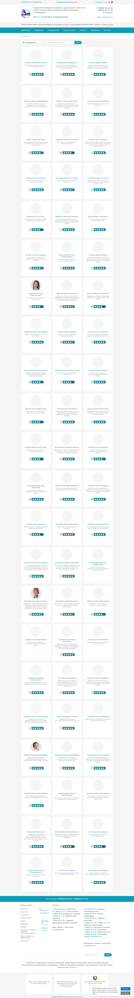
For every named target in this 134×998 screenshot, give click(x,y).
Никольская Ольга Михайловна (98, 601)
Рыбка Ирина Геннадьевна (67, 678)
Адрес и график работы (105, 17)
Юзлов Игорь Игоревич (67, 870)
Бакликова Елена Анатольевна (67, 178)
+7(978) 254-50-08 (58, 909)
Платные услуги (69, 30)
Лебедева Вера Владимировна (67, 524)
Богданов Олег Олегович (36, 216)
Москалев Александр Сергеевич (35, 601)
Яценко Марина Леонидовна (98, 870)
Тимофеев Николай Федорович (98, 716)
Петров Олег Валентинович (98, 639)
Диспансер (26, 30)
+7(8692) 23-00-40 (90, 934)
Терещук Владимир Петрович (66, 716)
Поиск (78, 42)
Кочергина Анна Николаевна (67, 409)
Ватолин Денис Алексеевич (98, 216)
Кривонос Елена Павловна (98, 447)
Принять (125, 989)
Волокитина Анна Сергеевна (36, 255)
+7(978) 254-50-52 (90, 914)
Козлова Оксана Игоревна (36, 524)
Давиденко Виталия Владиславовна (36, 294)
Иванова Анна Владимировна (35, 409)
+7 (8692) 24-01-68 (106, 24)
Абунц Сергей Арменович (36, 139)
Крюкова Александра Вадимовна (67, 486)
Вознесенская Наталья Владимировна (67, 256)
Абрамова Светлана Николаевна (67, 139)
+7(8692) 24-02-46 (58, 914)
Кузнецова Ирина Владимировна (36, 101)
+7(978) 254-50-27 (90, 918)
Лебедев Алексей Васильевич (98, 524)
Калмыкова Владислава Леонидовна (35, 486)
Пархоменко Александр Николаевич (67, 640)
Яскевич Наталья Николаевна (67, 101)
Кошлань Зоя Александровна (98, 486)
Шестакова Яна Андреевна (98, 832)
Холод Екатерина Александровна (36, 793)
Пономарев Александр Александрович (36, 679)
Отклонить (125, 993)
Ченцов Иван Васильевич (36, 832)
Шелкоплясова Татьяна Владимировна (36, 871)
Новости (83, 30)
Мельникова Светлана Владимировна (98, 563)
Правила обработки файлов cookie (27, 937)
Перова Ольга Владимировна (35, 639)
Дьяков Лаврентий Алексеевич (98, 293)
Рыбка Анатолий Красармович (98, 678)
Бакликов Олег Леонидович (36, 178)
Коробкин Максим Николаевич (36, 447)
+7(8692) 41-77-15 (80, 899)
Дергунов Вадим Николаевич (67, 293)
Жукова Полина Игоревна (98, 370)
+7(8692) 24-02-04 (65, 899)
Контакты (107, 30)
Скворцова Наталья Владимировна (35, 716)
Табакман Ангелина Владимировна (67, 755)
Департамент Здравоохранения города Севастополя (95, 982)
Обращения (95, 30)
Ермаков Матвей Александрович (35, 332)
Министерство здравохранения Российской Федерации (39, 982)
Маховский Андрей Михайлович (66, 601)
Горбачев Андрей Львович (98, 63)
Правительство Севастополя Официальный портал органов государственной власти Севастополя (67, 984)
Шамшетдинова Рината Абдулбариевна (67, 794)
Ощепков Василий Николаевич (36, 63)
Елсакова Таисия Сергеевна (98, 332)
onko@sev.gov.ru (90, 946)
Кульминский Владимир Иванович (67, 447)
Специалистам (53, 30)
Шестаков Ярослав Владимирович (67, 832)
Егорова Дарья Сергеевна (67, 332)
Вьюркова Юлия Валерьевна (67, 63)
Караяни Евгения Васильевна (98, 409)
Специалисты (25, 36)
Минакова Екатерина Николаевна (67, 563)
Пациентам (38, 30)
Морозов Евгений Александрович (36, 563)
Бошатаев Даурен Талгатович (98, 178)
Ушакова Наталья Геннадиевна (98, 755)
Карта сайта (24, 941)
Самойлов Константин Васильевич (66, 370)
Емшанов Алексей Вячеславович (36, 370)
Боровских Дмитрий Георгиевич (67, 216)
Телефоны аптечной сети (93, 936)
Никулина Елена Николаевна (98, 101)
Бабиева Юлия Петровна (98, 139)
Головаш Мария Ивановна (98, 255)
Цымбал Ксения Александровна (98, 793)
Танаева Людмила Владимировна (36, 755)
